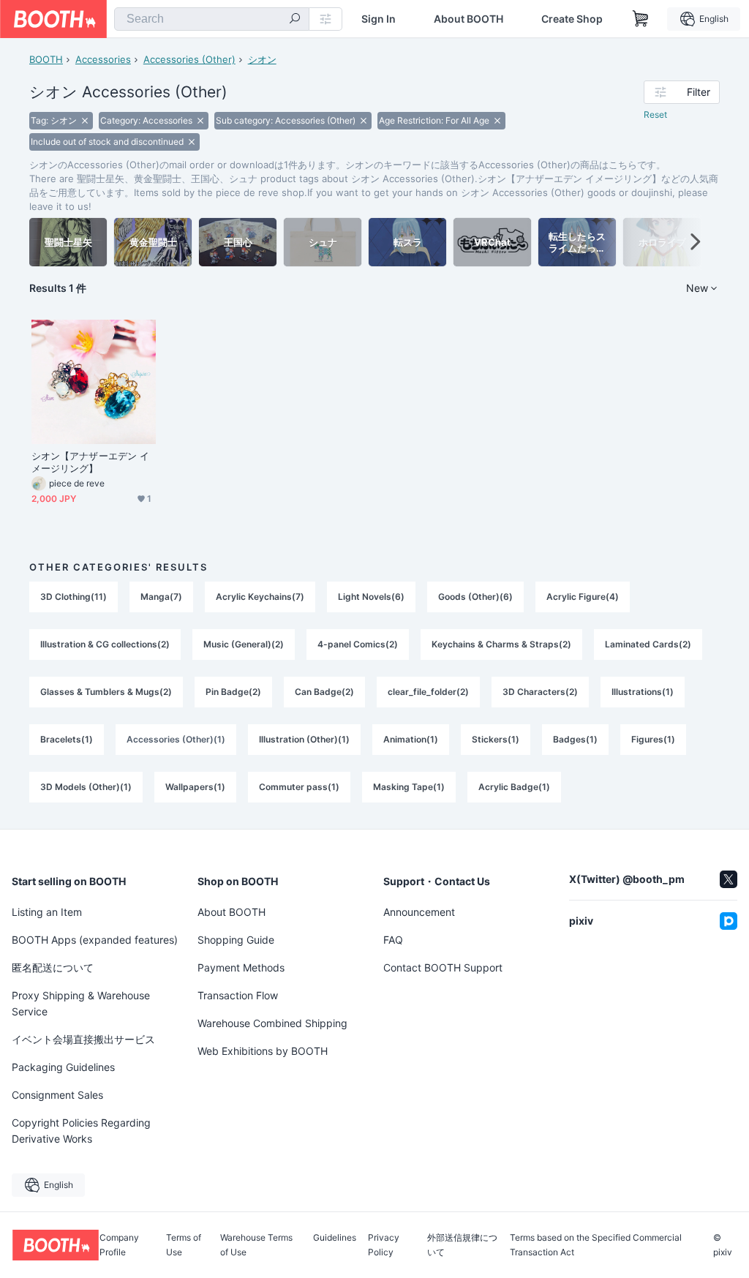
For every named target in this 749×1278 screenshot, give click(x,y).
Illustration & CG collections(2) (105, 644)
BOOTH (46, 59)
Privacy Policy (383, 1245)
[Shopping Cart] (641, 19)
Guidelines (334, 1238)
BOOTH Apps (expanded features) (95, 939)
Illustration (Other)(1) (304, 739)
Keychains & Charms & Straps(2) (501, 644)
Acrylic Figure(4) (582, 596)
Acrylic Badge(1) (514, 786)
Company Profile (119, 1245)
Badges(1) (575, 739)
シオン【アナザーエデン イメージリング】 (90, 462)
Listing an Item (47, 912)
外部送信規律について (462, 1245)
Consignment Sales (57, 1095)
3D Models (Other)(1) (86, 786)
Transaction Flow (237, 995)
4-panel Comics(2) (357, 644)
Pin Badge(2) (233, 691)
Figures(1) (653, 739)
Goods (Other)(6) (475, 596)
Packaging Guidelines (63, 1067)
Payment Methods (241, 967)
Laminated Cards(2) (648, 644)
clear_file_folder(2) (428, 691)
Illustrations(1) (642, 691)
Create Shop (572, 19)
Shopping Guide (235, 939)
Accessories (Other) (189, 59)
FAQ (393, 939)
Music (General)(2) (243, 644)
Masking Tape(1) (409, 786)
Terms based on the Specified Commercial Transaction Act (596, 1245)
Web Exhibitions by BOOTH (262, 1051)
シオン (262, 59)
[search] (295, 20)
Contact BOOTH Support (443, 967)
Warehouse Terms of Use (256, 1245)
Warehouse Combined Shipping (272, 1023)
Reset (655, 114)
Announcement (419, 912)
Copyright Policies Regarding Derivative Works (81, 1130)
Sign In (378, 19)
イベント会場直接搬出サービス (83, 1039)
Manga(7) (161, 596)
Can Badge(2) (324, 691)
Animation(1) (410, 739)
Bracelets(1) (66, 739)
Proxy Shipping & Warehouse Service (81, 1003)
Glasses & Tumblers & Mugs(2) (106, 691)
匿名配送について (53, 967)
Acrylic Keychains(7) (260, 596)
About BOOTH (468, 19)
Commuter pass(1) (299, 786)
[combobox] (211, 19)
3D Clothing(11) (73, 596)
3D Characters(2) (540, 691)
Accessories (103, 59)
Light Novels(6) (371, 596)
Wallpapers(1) (195, 786)
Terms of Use (183, 1245)
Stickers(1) (495, 739)
